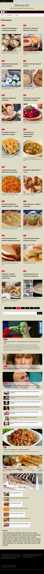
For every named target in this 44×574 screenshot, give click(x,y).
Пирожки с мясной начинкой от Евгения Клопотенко (9, 276)
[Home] (2, 12)
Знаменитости (23, 536)
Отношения (38, 538)
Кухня (3, 25)
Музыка (33, 538)
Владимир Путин (14, 534)
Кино (29, 536)
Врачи (20, 534)
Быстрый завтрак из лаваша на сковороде (12, 469)
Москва (23, 538)
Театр (15, 542)
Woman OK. (22, 5)
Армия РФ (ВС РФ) (10, 532)
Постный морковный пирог (15, 492)
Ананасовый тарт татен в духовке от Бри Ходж (20, 518)
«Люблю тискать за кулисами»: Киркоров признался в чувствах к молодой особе (23, 418)
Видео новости (6, 534)
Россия (25, 540)
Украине (34, 542)
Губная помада (25, 534)
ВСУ (27, 532)
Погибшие (9, 540)
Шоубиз (5, 339)
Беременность (18, 532)
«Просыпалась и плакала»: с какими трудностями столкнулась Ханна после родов (21, 342)
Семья (39, 540)
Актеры (4, 532)
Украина (29, 542)
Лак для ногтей (6, 538)
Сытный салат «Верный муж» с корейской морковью (16, 449)
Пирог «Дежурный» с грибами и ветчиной (19, 508)
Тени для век (20, 542)
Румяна (29, 540)
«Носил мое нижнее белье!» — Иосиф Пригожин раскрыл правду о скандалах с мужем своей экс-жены (21, 386)
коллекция (5, 544)
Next (37, 308)
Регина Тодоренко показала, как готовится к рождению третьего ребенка (24, 423)
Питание (5, 540)
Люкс (11, 538)
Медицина (15, 538)
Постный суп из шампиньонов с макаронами (28, 134)
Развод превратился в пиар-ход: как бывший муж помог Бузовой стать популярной (24, 392)
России (21, 540)
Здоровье (10, 536)
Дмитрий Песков (36, 534)
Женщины (5, 536)
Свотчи (35, 540)
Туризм (25, 542)
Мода (20, 538)
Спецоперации (10, 542)
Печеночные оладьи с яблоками (16, 513)
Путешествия (15, 540)
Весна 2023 (30, 532)
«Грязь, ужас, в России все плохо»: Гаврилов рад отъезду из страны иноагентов (24, 397)
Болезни (24, 532)
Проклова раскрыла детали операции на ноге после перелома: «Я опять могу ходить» (21, 368)
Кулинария (33, 536)
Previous (8, 308)
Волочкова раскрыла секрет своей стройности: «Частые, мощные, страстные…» (24, 413)
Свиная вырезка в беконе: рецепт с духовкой (19, 523)
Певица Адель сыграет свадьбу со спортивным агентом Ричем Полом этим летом (24, 408)
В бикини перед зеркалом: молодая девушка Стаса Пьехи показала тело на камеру (25, 402)
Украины (38, 542)
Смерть (4, 542)
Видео (35, 532)
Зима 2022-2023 (16, 536)
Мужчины (28, 538)
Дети (31, 534)
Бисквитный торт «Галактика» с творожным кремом (14, 487)
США (32, 540)
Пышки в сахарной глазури (15, 503)
